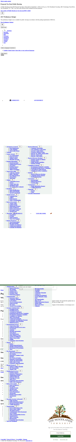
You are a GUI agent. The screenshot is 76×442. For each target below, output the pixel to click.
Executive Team (14, 293)
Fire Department (11, 351)
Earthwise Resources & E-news (17, 327)
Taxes (11, 349)
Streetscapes (13, 393)
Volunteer (37, 306)
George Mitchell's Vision (41, 296)
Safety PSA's (13, 379)
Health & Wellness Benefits (16, 366)
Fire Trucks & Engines (15, 358)
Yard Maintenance (14, 334)
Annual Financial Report (16, 345)
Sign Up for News (39, 304)
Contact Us (37, 294)
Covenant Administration (13, 307)
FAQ (11, 397)
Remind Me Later (64, 439)
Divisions (12, 356)
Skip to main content (6, 1)
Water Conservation (15, 338)
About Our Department (15, 352)
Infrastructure (13, 418)
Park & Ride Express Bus (16, 407)
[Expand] (6, 145)
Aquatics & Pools (14, 388)
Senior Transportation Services (17, 414)
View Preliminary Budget (7, 22)
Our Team (12, 304)
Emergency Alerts (14, 298)
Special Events (13, 389)
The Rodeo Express (14, 410)
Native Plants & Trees (15, 335)
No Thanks (55, 439)
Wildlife (11, 339)
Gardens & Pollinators (15, 336)
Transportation (10, 406)
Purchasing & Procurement (16, 348)
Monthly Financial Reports (16, 346)
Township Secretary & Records (14, 399)
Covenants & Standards (16, 312)
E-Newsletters (13, 300)
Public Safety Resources (16, 382)
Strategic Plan (13, 290)
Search (21, 285)
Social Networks (14, 303)
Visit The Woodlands (12, 421)
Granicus (29, 440)
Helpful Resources (14, 322)
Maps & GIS (38, 300)
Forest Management (15, 392)
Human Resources (11, 365)
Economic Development (41, 295)
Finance (9, 342)
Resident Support (14, 372)
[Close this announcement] (2, 13)
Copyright (3, 439)
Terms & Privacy (11, 439)
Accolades (37, 290)
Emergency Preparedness (16, 359)
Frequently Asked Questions (17, 321)
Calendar (12, 330)
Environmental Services (12, 324)
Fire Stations (13, 354)
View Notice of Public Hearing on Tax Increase (16, 10)
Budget (11, 344)
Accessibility (19, 439)
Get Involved (13, 328)
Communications (11, 296)
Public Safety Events (15, 362)
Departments (17, 213)
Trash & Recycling (14, 326)
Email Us (3, 372)
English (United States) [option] (19, 50)
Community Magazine (15, 299)
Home (2, 290)
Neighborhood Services (12, 371)
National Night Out (14, 376)
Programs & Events (14, 378)
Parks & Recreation (12, 383)
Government (38, 100)
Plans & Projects (14, 390)
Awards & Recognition (15, 306)
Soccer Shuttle (13, 413)
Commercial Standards (15, 318)
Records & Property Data (16, 403)
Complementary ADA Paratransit (18, 411)
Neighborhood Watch (15, 375)
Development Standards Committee (18, 314)
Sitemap (25, 439)
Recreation (12, 386)
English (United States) (19, 45)
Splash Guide (38, 303)
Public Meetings (14, 400)
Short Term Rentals (14, 317)
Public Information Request (16, 401)
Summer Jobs (13, 369)
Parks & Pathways (14, 385)
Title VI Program (14, 417)
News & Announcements (16, 302)
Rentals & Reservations (15, 394)
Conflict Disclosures (14, 404)
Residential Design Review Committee (19, 313)
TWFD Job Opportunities (16, 360)
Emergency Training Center (17, 355)
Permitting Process (14, 310)
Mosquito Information (15, 331)
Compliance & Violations (16, 316)
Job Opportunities (14, 368)
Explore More (41, 213)
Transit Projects (14, 415)
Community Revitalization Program (19, 320)
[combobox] (8, 48)
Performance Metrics (15, 294)
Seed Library (13, 332)
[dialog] (60, 423)
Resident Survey (14, 292)
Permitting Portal (14, 309)
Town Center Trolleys (15, 409)
